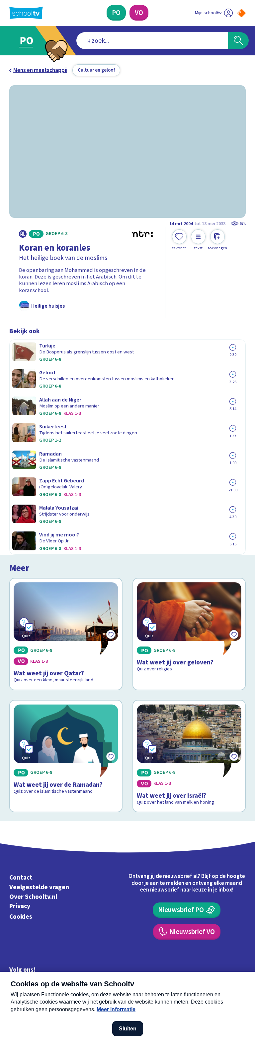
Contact (21, 877)
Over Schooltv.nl (33, 896)
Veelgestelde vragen (39, 887)
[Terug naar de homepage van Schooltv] (26, 13)
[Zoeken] (238, 40)
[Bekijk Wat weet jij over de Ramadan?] (66, 756)
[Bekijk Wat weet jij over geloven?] (189, 634)
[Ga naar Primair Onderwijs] (30, 40)
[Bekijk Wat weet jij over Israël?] (189, 756)
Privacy (19, 906)
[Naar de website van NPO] (241, 13)
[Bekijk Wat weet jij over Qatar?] (66, 634)
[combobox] (152, 40)
